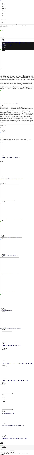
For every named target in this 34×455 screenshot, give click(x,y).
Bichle (3, 6)
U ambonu (4, 10)
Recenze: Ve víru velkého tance (5, 399)
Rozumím (2, 454)
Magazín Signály (3, 48)
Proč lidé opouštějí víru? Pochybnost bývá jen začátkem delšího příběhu (7, 200)
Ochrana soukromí (4, 447)
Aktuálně (3, 176)
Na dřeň (3, 12)
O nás (2, 15)
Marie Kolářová (3, 329)
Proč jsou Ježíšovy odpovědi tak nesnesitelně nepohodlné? (6, 310)
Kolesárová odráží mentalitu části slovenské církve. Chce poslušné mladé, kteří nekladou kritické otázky (14, 438)
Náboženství (3, 39)
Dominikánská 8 (4, 8)
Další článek (1, 161)
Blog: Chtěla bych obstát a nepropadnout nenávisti (8, 413)
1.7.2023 (3, 347)
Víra (2, 38)
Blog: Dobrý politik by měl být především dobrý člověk (9, 103)
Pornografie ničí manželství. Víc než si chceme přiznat (15, 380)
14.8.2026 (2, 238)
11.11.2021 (4, 401)
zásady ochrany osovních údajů (24, 453)
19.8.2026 (2, 220)
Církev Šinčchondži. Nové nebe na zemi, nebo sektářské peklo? (17, 363)
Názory (3, 410)
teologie (3, 131)
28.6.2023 (2, 159)
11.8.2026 (2, 293)
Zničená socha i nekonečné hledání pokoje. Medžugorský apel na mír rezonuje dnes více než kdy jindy (11, 328)
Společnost (3, 4)
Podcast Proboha (4, 47)
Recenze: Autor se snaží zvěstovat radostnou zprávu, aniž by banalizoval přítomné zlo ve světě (13, 425)
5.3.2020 (3, 397)
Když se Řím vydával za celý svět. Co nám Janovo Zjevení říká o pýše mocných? (8, 255)
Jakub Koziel (3, 256)
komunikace (3, 129)
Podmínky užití (3, 446)
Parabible (4, 11)
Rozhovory (3, 40)
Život (2, 3)
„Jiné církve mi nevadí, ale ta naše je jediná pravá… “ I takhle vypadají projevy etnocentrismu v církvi (11, 237)
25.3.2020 (4, 365)
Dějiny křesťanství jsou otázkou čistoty (11, 345)
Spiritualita (5, 348)
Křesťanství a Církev (4, 236)
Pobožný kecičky (4, 13)
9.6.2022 (2, 105)
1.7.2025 (3, 382)
